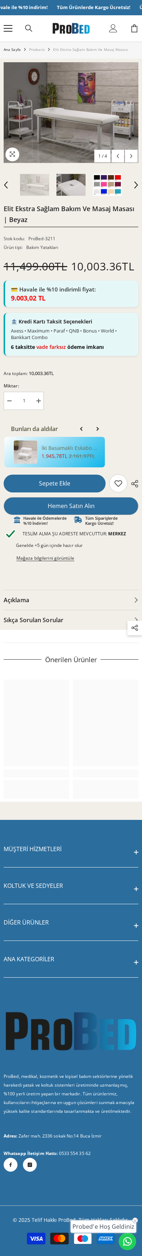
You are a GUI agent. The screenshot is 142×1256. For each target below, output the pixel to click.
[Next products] (98, 429)
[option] (71, 112)
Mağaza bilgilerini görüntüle (45, 558)
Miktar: (11, 386)
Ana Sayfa (12, 49)
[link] (118, 483)
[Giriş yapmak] (113, 28)
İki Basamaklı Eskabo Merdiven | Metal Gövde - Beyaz (71, 447)
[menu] (8, 28)
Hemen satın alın (71, 506)
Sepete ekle (54, 483)
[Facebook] (10, 1165)
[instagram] (30, 1165)
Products (37, 49)
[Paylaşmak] (132, 483)
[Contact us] (127, 1241)
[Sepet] (134, 28)
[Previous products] (82, 429)
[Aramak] (28, 28)
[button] (117, 156)
